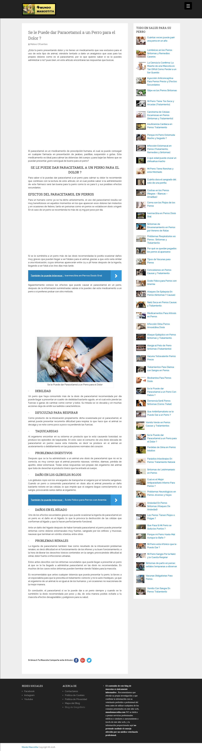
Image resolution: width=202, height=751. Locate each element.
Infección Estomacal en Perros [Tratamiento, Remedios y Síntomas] (159, 149)
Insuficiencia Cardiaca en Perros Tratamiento (159, 126)
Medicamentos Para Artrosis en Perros (161, 315)
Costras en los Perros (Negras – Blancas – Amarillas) (158, 193)
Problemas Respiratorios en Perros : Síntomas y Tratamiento (161, 239)
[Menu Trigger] (188, 6)
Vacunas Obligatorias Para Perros (159, 577)
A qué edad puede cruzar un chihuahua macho (161, 160)
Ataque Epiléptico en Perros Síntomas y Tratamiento (161, 336)
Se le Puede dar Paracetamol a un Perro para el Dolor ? (162, 438)
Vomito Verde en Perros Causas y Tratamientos (158, 424)
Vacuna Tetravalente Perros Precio (161, 358)
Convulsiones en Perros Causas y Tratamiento (159, 272)
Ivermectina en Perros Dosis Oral (161, 215)
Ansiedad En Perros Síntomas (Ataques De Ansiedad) (158, 506)
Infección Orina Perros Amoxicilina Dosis (158, 326)
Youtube (28, 699)
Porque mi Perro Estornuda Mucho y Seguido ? (161, 137)
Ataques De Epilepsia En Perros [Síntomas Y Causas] (161, 293)
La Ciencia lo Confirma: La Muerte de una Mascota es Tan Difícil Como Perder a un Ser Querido (161, 67)
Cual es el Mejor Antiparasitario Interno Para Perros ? (161, 482)
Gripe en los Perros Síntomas (162, 90)
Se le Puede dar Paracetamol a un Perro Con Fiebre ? (161, 391)
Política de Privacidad (76, 699)
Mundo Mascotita (30, 747)
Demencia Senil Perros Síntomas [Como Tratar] (159, 402)
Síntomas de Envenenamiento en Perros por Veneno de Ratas (161, 227)
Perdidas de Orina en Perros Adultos (161, 449)
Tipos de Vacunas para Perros (158, 261)
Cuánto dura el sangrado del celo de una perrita (161, 181)
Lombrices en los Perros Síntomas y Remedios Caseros (159, 53)
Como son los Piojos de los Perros (161, 204)
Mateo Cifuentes (39, 44)
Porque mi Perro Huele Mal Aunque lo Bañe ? (161, 536)
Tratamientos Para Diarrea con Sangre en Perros (160, 369)
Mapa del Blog (72, 703)
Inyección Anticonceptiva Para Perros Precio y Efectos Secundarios (162, 81)
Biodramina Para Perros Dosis (159, 379)
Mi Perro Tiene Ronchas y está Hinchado (160, 170)
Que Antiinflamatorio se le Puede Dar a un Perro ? (160, 413)
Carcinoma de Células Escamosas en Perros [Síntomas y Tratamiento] (160, 115)
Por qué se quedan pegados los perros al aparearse (161, 250)
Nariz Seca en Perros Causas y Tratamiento (162, 304)
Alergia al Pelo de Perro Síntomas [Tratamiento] (159, 347)
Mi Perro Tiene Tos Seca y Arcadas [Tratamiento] (160, 103)
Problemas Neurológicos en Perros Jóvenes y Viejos (161, 493)
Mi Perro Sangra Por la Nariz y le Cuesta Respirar (161, 556)
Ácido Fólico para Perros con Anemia (162, 282)
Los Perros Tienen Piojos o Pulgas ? (161, 517)
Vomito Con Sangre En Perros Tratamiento (158, 590)
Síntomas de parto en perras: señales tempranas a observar (161, 565)
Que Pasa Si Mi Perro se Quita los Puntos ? (159, 527)
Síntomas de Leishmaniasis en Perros (161, 471)
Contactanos (71, 691)
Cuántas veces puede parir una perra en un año (161, 39)
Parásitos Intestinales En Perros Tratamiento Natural (161, 460)
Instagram (29, 695)
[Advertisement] (75, 106)
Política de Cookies (75, 695)
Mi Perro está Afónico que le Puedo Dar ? (161, 546)
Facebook (29, 691)
